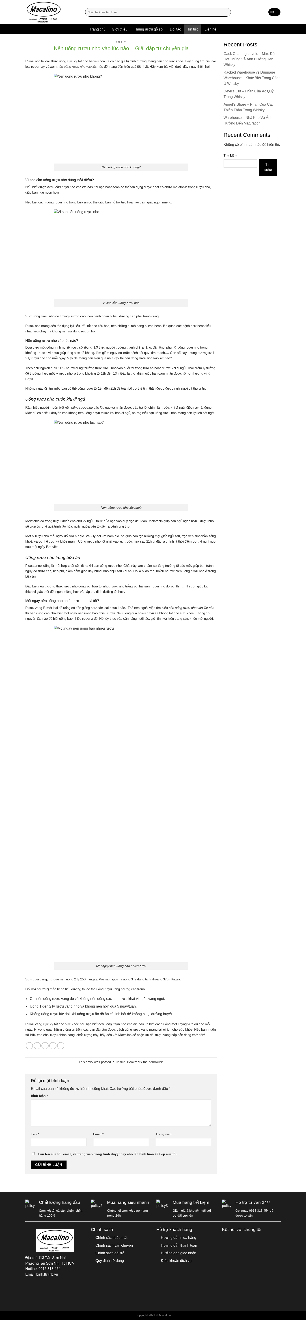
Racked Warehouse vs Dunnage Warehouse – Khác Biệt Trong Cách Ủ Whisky (252, 77)
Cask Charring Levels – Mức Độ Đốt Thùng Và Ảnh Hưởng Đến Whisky (249, 59)
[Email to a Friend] (45, 1045)
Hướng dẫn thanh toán (179, 1245)
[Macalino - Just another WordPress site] (51, 12)
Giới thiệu (119, 29)
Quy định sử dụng (109, 1261)
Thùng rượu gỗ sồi (149, 29)
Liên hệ (210, 29)
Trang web (164, 1134)
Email (98, 1134)
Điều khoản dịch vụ (176, 1261)
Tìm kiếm (230, 155)
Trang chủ (98, 29)
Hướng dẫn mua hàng (178, 1237)
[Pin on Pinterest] (52, 1045)
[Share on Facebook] (29, 1045)
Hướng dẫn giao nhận (178, 1253)
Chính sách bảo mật (111, 1237)
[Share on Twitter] (37, 1045)
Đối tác (175, 29)
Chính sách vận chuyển (114, 1245)
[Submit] (227, 12)
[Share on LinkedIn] (60, 1045)
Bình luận (39, 1095)
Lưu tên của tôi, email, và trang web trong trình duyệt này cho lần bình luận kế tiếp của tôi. (107, 1154)
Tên (35, 1134)
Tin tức (192, 29)
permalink (156, 1062)
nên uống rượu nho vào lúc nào (80, 66)
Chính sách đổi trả (109, 1253)
